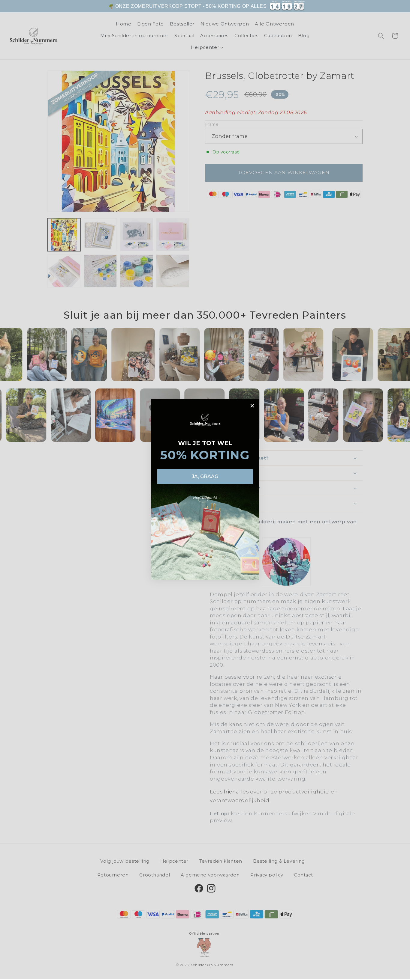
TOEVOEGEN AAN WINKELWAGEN (345, 10)
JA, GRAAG (205, 476)
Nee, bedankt (205, 497)
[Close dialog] (252, 405)
